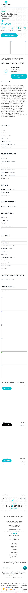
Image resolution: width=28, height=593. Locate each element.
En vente (14, 547)
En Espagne (14, 549)
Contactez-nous (14, 557)
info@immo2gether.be (14, 525)
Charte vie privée (9, 577)
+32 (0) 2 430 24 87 (14, 526)
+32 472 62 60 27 (15, 71)
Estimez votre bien (14, 554)
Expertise (14, 556)
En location (14, 546)
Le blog (14, 541)
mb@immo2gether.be (16, 69)
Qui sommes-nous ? (14, 539)
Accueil (14, 538)
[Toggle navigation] (24, 4)
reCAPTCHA (17, 572)
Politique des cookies (17, 577)
